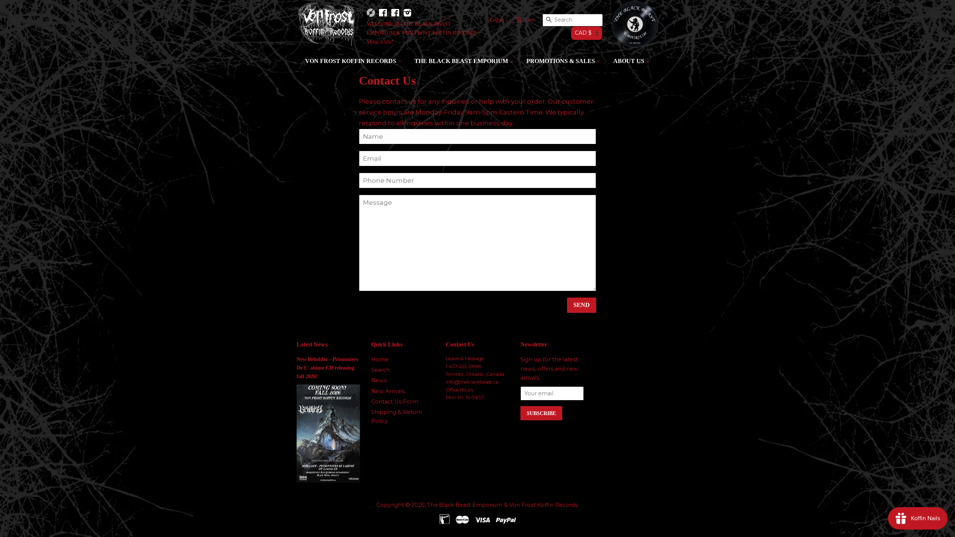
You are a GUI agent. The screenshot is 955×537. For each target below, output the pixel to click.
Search (380, 370)
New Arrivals (388, 391)
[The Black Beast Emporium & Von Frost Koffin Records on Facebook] (395, 14)
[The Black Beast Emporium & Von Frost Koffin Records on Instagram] (407, 14)
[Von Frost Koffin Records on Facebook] (383, 14)
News (378, 380)
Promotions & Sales (561, 61)
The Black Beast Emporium (462, 61)
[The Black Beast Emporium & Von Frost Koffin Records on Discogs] (371, 15)
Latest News (312, 344)
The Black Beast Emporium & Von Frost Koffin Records (502, 505)
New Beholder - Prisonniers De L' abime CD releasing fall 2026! (327, 367)
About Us (629, 61)
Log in (497, 20)
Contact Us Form (394, 401)
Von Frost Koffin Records (351, 61)
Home (380, 359)
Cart (529, 20)
